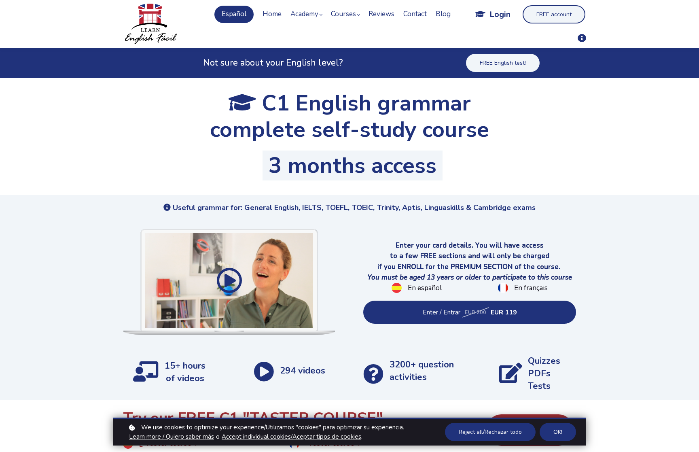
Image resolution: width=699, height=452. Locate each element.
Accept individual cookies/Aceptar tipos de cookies (291, 437)
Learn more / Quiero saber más (171, 437)
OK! (557, 432)
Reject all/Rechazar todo (490, 432)
